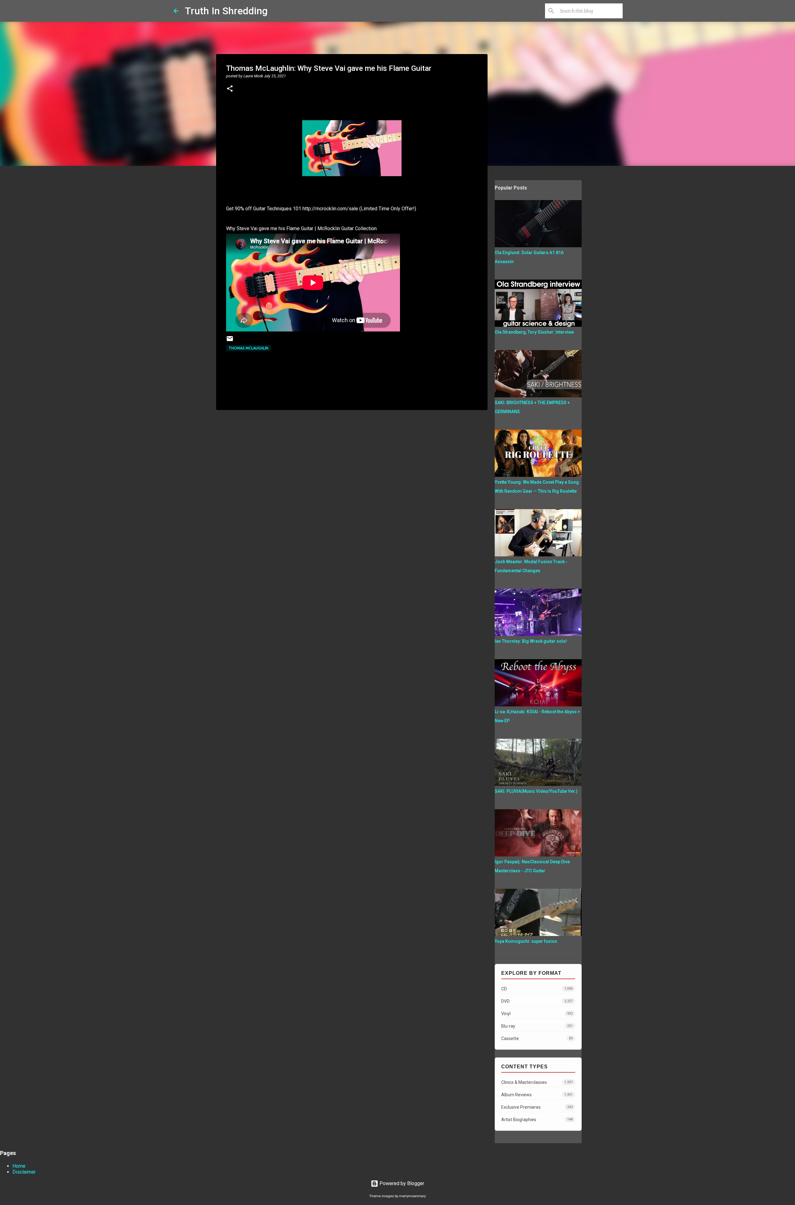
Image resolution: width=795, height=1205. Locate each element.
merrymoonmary (412, 1196)
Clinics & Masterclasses (537, 1082)
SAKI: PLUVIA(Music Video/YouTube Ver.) (536, 791)
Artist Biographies (537, 1119)
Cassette (537, 1038)
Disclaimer (24, 1172)
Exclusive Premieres (537, 1107)
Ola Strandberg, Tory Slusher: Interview (534, 332)
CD (537, 988)
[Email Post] (230, 341)
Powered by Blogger (401, 1183)
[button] (230, 89)
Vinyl (537, 1013)
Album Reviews (537, 1094)
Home (18, 1166)
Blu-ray (537, 1026)
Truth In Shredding (226, 11)
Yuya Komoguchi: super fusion (526, 941)
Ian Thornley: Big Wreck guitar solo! (531, 641)
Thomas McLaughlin (248, 348)
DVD (537, 1001)
